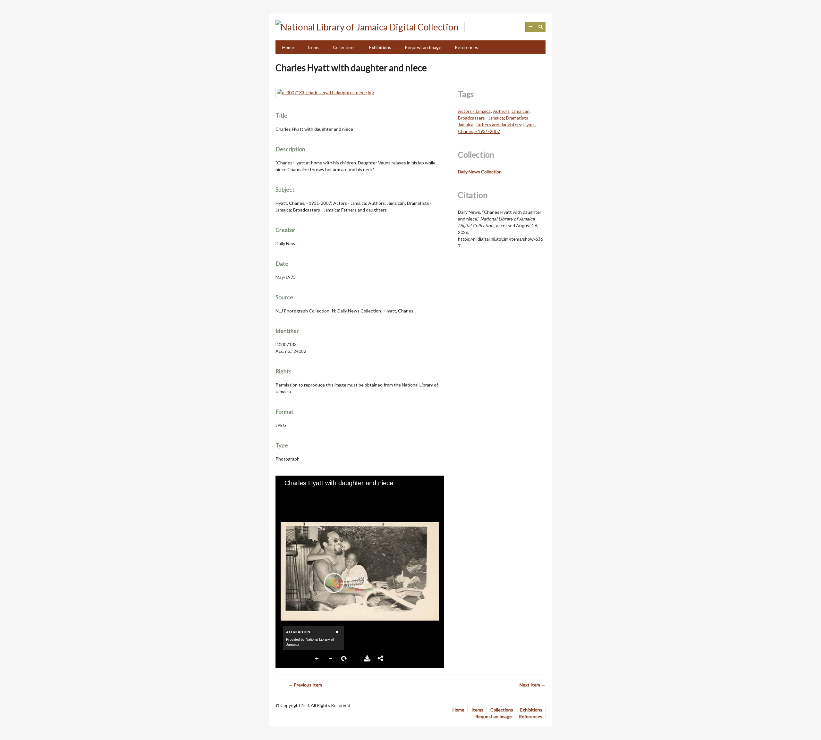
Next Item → (533, 684)
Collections (344, 47)
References (466, 47)
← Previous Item (305, 684)
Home (288, 47)
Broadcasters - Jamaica (481, 118)
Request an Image (423, 47)
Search (541, 27)
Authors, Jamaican (511, 111)
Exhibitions (380, 47)
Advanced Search (530, 27)
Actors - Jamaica (474, 111)
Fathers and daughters (498, 124)
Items (313, 47)
